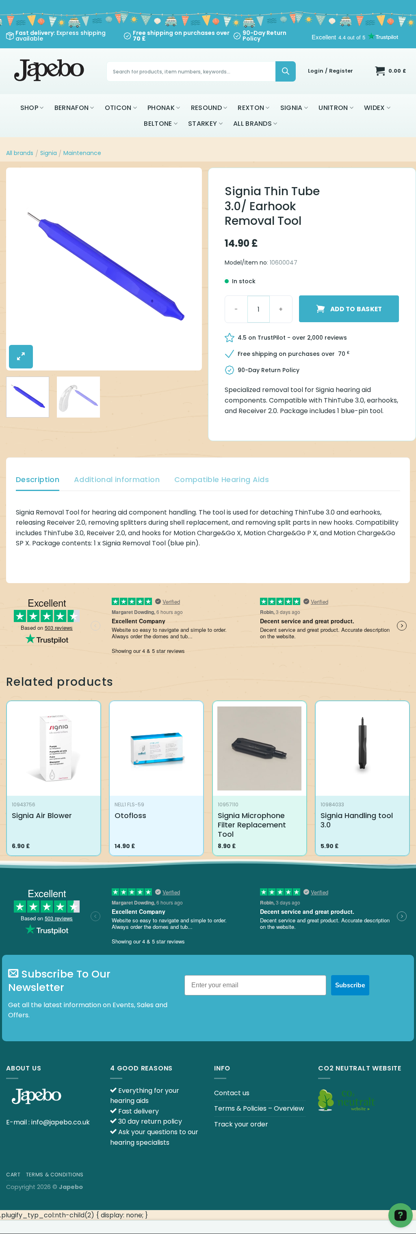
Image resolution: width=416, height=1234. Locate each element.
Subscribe (350, 985)
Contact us (231, 1093)
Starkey (202, 123)
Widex (374, 107)
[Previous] (20, 269)
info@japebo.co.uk (60, 1122)
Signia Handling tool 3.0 (357, 820)
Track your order (241, 1124)
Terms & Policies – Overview (259, 1108)
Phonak (161, 107)
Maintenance (82, 153)
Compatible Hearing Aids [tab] (221, 479)
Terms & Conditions (55, 1174)
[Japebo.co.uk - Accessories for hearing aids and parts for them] (50, 71)
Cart (13, 1174)
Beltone (158, 123)
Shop (29, 107)
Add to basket (356, 309)
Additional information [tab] (117, 479)
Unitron (333, 107)
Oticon (118, 107)
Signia (291, 107)
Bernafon (71, 107)
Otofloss (130, 815)
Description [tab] (37, 479)
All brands (252, 123)
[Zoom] (21, 356)
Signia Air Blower (42, 815)
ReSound (206, 107)
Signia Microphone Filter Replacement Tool (252, 825)
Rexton (251, 107)
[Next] (187, 269)
